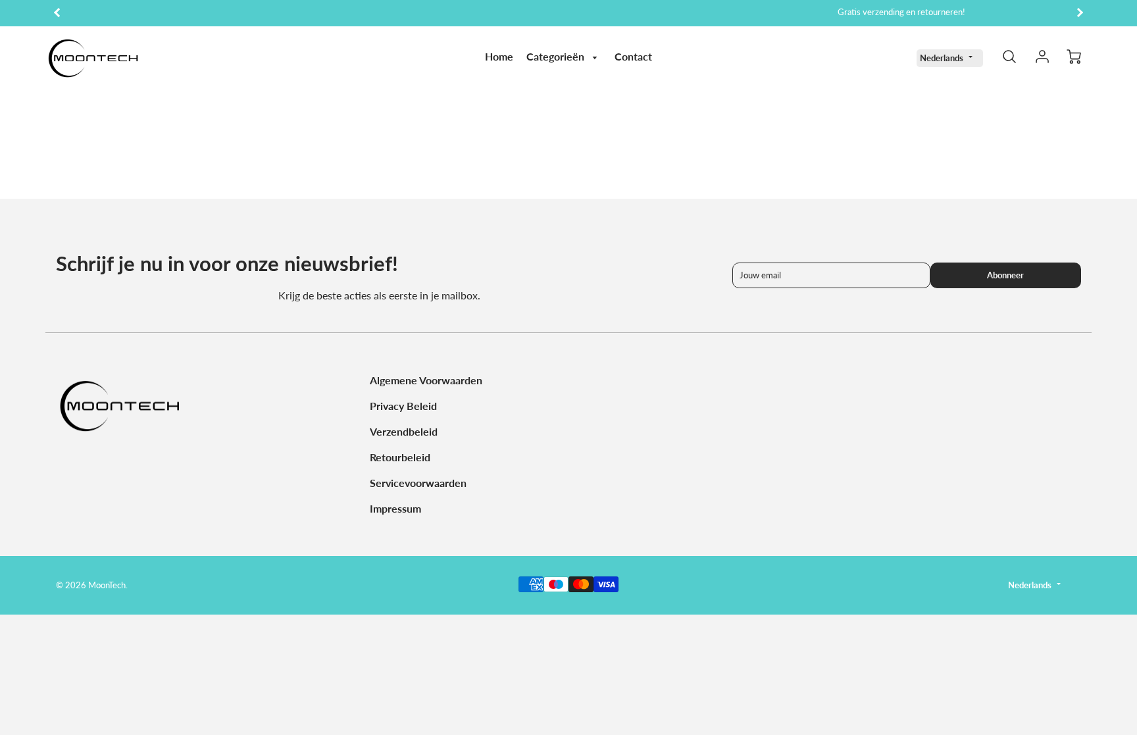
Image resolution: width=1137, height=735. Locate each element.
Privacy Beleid (403, 405)
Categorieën (556, 56)
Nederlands (941, 58)
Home (499, 56)
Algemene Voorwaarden (426, 380)
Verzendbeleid (404, 431)
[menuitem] (499, 56)
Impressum (395, 508)
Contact (633, 56)
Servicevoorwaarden (418, 482)
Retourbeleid (400, 457)
